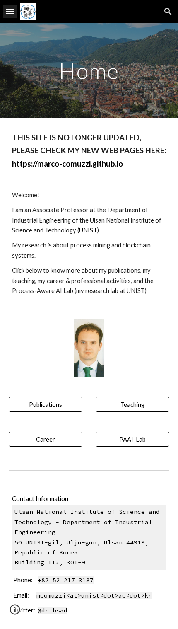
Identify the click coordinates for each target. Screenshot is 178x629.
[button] (10, 11)
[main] (89, 70)
